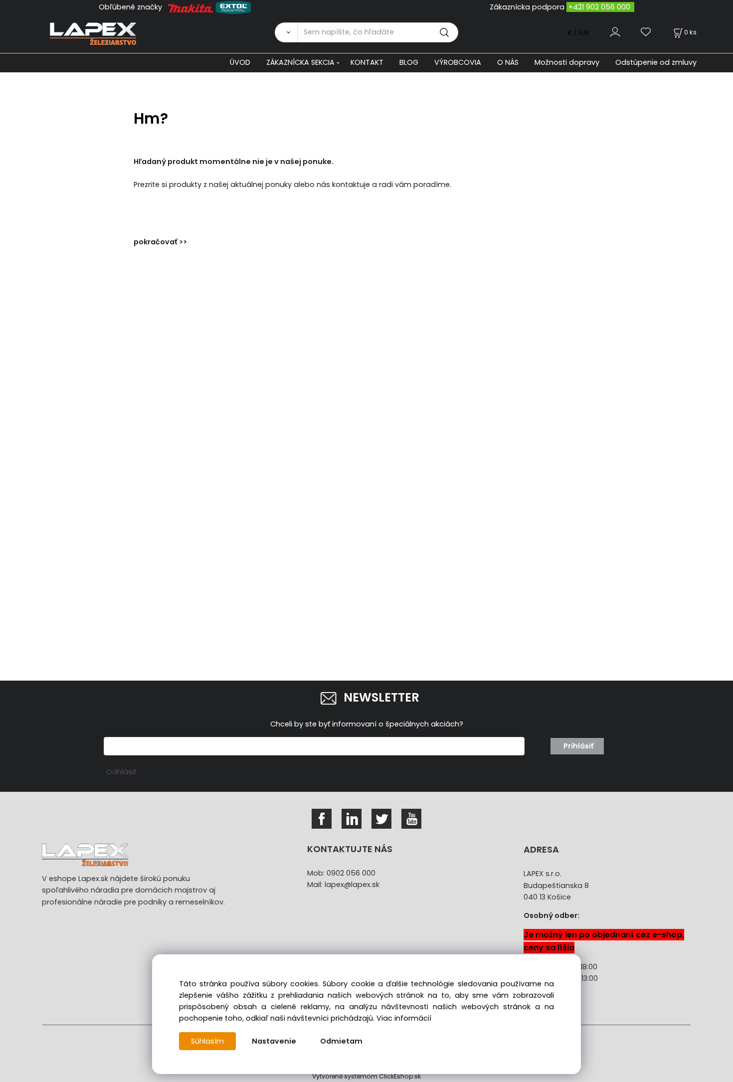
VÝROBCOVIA (457, 62)
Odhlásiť (121, 772)
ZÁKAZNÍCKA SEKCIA (300, 62)
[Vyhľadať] (286, 32)
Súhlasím (207, 1041)
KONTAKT (367, 62)
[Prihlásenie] (615, 32)
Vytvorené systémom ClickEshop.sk (366, 1076)
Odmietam (341, 1041)
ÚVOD (240, 62)
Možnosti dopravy (567, 62)
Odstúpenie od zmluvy (656, 62)
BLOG (408, 62)
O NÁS (508, 62)
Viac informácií (403, 1018)
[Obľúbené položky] (646, 32)
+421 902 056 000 (599, 7)
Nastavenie (274, 1041)
